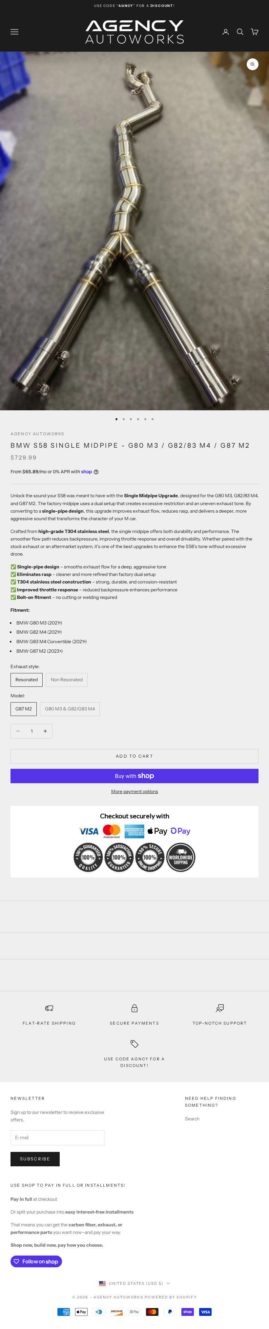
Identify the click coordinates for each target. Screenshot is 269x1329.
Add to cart (134, 756)
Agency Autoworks (37, 433)
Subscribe (35, 1158)
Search (192, 1119)
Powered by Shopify (171, 1297)
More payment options (134, 791)
